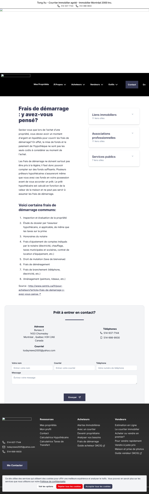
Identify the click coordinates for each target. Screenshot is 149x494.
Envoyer (72, 397)
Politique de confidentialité (52, 481)
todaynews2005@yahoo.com (39, 350)
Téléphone (101, 363)
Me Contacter (15, 465)
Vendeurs (95, 84)
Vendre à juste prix (125, 444)
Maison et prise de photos (129, 449)
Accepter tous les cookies (98, 486)
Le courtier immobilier (127, 429)
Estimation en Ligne (126, 425)
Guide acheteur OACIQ (89, 445)
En (144, 84)
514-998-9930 (112, 337)
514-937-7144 (111, 332)
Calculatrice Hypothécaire (54, 437)
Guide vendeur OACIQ (127, 453)
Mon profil (45, 429)
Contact (132, 84)
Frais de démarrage (88, 441)
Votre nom (17, 363)
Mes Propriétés (41, 84)
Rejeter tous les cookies (69, 486)
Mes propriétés (48, 425)
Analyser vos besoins (89, 437)
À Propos (58, 84)
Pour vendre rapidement (128, 440)
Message (16, 373)
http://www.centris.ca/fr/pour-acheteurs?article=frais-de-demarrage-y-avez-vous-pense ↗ (42, 289)
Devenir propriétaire (88, 433)
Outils (111, 84)
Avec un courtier (86, 429)
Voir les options (46, 486)
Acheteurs (76, 84)
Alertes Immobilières (88, 425)
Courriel (57, 363)
